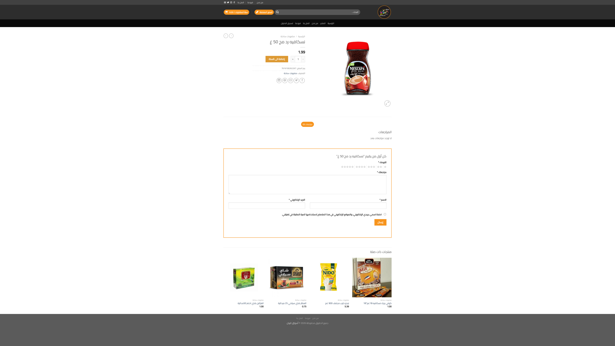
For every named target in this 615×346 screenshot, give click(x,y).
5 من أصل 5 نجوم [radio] (348, 167)
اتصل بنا (241, 2)
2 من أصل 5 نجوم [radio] (380, 167)
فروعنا (250, 2)
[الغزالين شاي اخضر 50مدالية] (244, 277)
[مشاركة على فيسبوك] (302, 80)
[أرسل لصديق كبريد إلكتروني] (290, 80)
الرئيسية (331, 23)
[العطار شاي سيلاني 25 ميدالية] (286, 277)
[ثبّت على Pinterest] (284, 80)
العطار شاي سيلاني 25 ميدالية (292, 303)
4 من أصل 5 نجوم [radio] (361, 167)
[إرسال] (277, 12)
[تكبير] (387, 103)
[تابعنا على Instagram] (231, 2)
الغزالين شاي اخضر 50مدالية (251, 303)
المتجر (322, 23)
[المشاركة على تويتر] (296, 80)
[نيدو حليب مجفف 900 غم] (329, 277)
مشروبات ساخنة (288, 36)
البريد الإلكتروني (297, 200)
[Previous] (391, 285)
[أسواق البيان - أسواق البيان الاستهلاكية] (378, 12)
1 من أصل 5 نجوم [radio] (385, 167)
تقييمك (382, 162)
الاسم (383, 200)
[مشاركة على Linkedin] (279, 80)
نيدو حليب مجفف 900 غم (337, 303)
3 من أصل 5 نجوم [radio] (372, 167)
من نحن (260, 2)
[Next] (224, 285)
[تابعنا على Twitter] (228, 2)
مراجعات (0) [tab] (307, 124)
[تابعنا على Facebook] (234, 2)
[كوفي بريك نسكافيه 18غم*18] (372, 277)
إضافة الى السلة (277, 59)
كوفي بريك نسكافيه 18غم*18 (377, 303)
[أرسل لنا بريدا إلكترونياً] (225, 2)
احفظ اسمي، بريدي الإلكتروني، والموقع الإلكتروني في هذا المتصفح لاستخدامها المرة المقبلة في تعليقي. (332, 214)
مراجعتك (381, 172)
